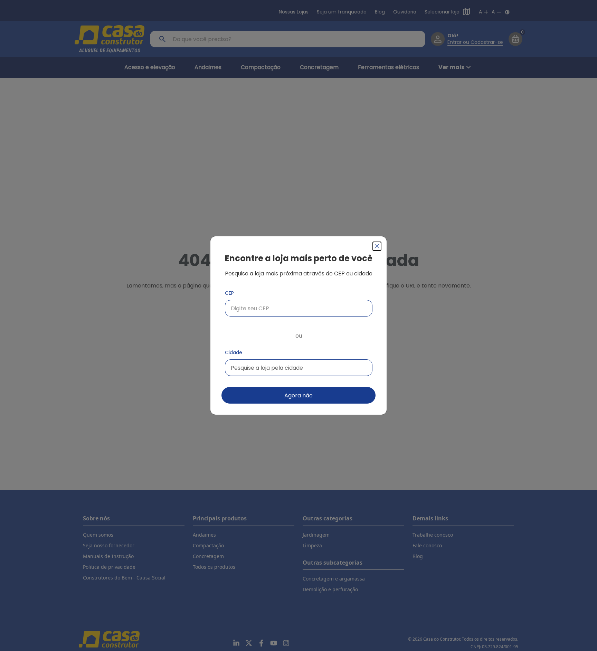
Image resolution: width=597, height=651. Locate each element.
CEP (229, 293)
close (377, 246)
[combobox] (298, 367)
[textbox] (267, 368)
